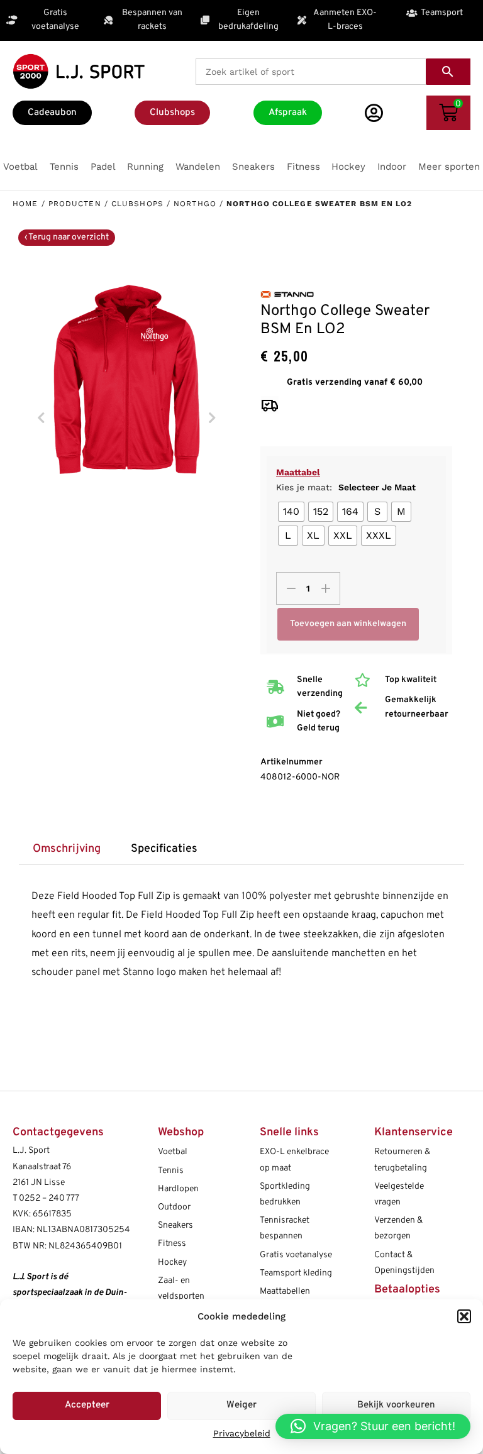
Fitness (172, 1243)
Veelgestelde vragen (399, 1194)
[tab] (66, 849)
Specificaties (164, 849)
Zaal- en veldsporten (181, 1288)
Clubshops (137, 203)
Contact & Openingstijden (404, 1263)
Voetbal (172, 1152)
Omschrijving (67, 849)
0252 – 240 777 (49, 1198)
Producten (74, 203)
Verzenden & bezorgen (398, 1228)
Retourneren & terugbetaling (402, 1160)
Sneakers (175, 1225)
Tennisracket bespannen (284, 1228)
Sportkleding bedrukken (285, 1194)
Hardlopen (178, 1189)
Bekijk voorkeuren (396, 1405)
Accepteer (87, 1405)
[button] (464, 1316)
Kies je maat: (346, 487)
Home (25, 203)
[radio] (291, 511)
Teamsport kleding (296, 1273)
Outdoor (174, 1207)
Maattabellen (285, 1291)
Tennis (171, 1170)
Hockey (172, 1262)
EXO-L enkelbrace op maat (294, 1160)
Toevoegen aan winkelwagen (348, 624)
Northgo (195, 203)
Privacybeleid (241, 1433)
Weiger (241, 1405)
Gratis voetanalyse (296, 1255)
